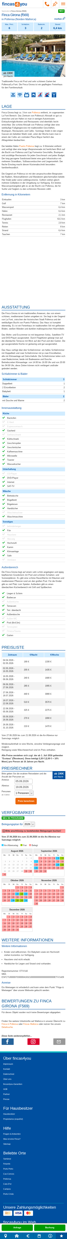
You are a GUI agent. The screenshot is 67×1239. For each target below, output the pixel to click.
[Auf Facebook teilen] (8, 1041)
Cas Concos (8, 1174)
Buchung (49, 1227)
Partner (6, 1094)
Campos (7, 1189)
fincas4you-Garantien (12, 1084)
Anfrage (17, 1227)
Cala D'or (7, 1184)
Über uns (7, 1079)
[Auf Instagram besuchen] (33, 1041)
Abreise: (5, 785)
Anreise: (5, 780)
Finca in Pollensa (10, 1024)
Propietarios (8, 1119)
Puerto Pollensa (26, 146)
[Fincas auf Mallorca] (14, 4)
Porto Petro (8, 1169)
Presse (6, 1099)
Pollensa (36, 112)
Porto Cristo (8, 1194)
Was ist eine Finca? (11, 1139)
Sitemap (7, 1144)
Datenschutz (8, 1074)
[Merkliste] (55, 4)
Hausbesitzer (9, 1114)
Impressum (8, 1064)
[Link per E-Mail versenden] (59, 1041)
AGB (5, 1089)
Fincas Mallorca (30, 1024)
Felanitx (6, 1164)
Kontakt (6, 1069)
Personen (6, 793)
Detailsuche (7, 1027)
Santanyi (7, 1159)
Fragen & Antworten (12, 1134)
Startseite (5, 11)
